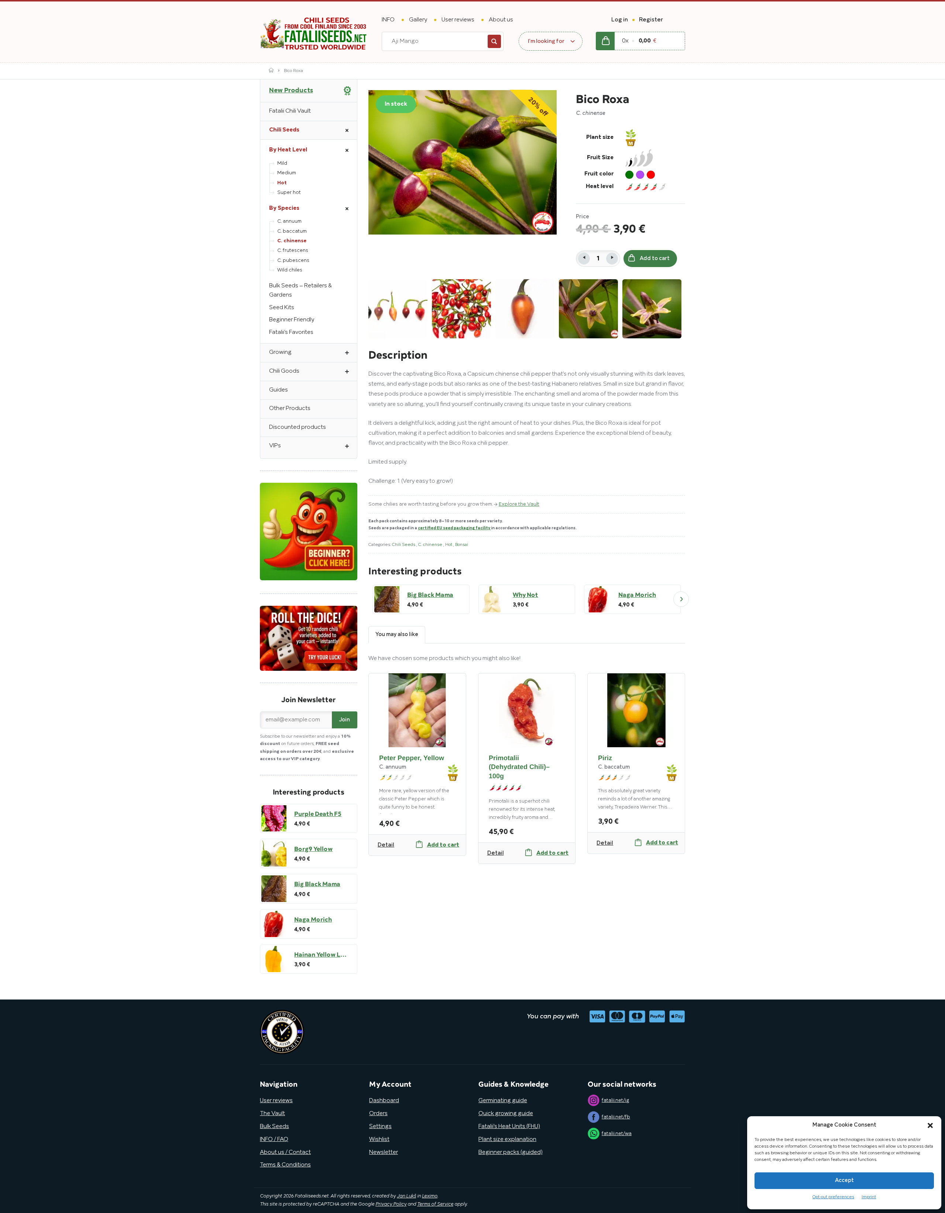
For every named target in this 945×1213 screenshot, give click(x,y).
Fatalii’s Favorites (291, 332)
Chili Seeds (404, 544)
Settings (380, 1126)
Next (681, 599)
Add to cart (655, 258)
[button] (930, 1125)
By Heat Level (288, 150)
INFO (388, 20)
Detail (386, 845)
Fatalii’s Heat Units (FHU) (509, 1126)
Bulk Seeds (274, 1126)
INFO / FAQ (274, 1139)
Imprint (869, 1197)
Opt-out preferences (833, 1197)
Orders (378, 1113)
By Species (284, 208)
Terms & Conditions (285, 1165)
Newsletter (383, 1152)
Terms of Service (435, 1204)
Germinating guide (502, 1100)
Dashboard (384, 1100)
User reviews (457, 20)
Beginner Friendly (291, 320)
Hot (449, 544)
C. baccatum (292, 231)
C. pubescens (293, 260)
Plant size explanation (507, 1139)
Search (494, 41)
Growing (280, 352)
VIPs (275, 446)
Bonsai (461, 544)
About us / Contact (285, 1152)
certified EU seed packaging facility (454, 528)
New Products (291, 90)
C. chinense (430, 544)
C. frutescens (292, 250)
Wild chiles (289, 270)
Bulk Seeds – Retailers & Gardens (300, 290)
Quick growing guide (505, 1113)
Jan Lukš (406, 1196)
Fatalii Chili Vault (290, 111)
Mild (282, 163)
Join (344, 720)
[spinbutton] (598, 258)
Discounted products (297, 427)
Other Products (289, 408)
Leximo (429, 1196)
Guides (278, 390)
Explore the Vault (519, 504)
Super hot (289, 192)
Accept (844, 1180)
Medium (286, 173)
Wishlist (379, 1139)
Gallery (418, 20)
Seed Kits (281, 307)
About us (501, 20)
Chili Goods (284, 371)
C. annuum (289, 221)
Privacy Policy (390, 1204)
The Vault (272, 1113)
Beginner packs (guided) (510, 1152)
